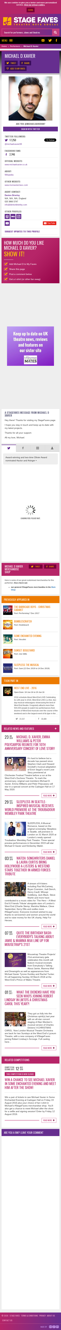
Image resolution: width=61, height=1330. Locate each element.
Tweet (13, 63)
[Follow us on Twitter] (50, 40)
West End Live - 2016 (25, 688)
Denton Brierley (12, 195)
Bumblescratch (23, 621)
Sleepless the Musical (26, 665)
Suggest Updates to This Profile (22, 231)
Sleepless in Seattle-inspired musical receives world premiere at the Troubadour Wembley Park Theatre (30, 807)
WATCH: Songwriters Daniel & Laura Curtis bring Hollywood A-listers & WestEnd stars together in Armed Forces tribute (30, 865)
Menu (4, 40)
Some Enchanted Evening (27, 636)
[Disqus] (30, 1180)
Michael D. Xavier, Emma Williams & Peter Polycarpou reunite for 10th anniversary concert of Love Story (30, 742)
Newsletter (44, 40)
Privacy (42, 1315)
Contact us (7, 1320)
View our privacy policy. (34, 5)
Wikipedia (9, 175)
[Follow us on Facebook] (56, 40)
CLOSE (30, 10)
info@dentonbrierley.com (16, 205)
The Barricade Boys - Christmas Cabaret (32, 608)
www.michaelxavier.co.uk (16, 164)
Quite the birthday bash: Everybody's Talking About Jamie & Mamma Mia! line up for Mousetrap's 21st (29, 938)
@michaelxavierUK (13, 144)
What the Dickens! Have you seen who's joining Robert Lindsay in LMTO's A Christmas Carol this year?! (30, 997)
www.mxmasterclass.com (16, 185)
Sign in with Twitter (30, 129)
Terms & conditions (29, 1315)
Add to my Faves (17, 68)
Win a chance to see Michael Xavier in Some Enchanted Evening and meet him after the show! (30, 1083)
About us (51, 1315)
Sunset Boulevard (24, 650)
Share (27, 63)
